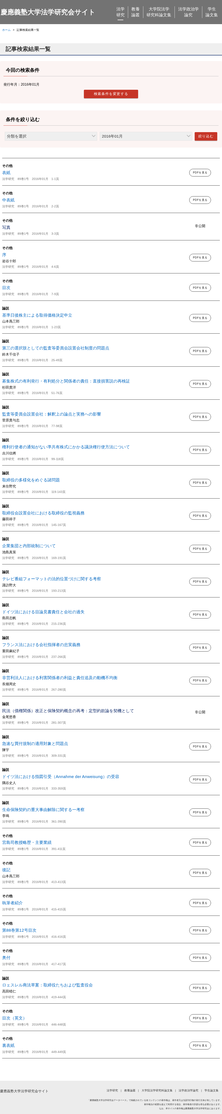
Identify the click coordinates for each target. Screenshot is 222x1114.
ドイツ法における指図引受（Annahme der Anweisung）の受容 (60, 776)
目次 (6, 287)
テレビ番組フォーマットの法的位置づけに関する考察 (51, 579)
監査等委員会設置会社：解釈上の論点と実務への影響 (51, 414)
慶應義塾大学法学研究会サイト (48, 12)
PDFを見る (200, 172)
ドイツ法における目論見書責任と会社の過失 (43, 612)
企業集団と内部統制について (29, 546)
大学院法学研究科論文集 (159, 12)
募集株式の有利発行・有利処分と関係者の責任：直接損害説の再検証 (66, 381)
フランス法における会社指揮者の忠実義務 (41, 644)
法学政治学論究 (188, 12)
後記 (6, 870)
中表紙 (8, 200)
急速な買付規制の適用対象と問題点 (35, 743)
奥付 (6, 957)
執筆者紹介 (12, 903)
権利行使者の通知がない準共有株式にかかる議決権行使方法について (66, 447)
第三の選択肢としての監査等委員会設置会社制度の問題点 (55, 348)
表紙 (6, 172)
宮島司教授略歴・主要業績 (27, 842)
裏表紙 (8, 1045)
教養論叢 (135, 12)
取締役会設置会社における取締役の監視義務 (43, 513)
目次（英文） (14, 1018)
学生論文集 (212, 12)
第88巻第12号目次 (19, 930)
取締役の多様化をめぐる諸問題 (31, 480)
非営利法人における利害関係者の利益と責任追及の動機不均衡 (60, 677)
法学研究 (120, 12)
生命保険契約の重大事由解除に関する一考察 (43, 809)
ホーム (6, 30)
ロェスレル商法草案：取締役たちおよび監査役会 (47, 985)
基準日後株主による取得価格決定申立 (37, 315)
